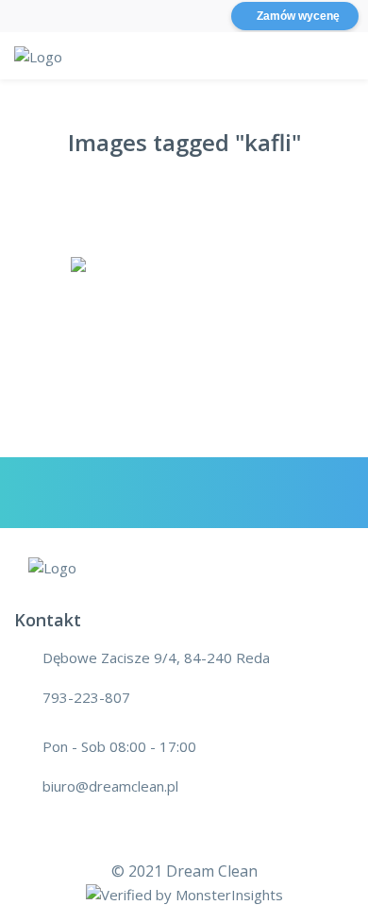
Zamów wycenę (298, 16)
